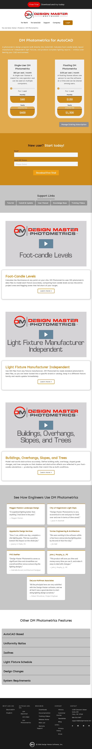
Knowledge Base (60, 203)
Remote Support (41, 727)
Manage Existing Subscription (73, 124)
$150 (70, 99)
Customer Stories (61, 714)
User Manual (43, 203)
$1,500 (70, 112)
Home (14, 28)
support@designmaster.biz (81, 721)
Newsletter (62, 718)
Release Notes (44, 719)
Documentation (44, 713)
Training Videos (78, 203)
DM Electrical (24, 713)
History (61, 710)
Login (68, 23)
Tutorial (10, 203)
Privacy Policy (60, 730)
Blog (60, 722)
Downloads (43, 710)
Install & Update (26, 203)
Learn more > (46, 291)
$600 (22, 112)
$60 (22, 99)
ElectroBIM (10, 710)
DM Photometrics (26, 721)
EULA (60, 734)
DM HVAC (25, 717)
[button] (46, 243)
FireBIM (9, 713)
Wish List (42, 723)
